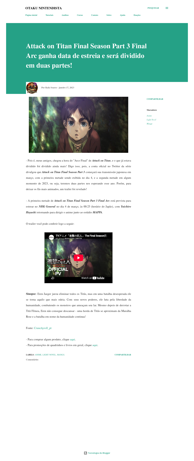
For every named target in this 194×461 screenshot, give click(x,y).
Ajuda (122, 15)
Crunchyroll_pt (43, 328)
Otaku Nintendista (43, 7)
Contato (94, 15)
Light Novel (151, 119)
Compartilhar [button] (155, 98)
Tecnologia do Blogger (98, 453)
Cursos (80, 15)
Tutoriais (49, 15)
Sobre (109, 15)
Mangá (149, 123)
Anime (149, 115)
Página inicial (31, 15)
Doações (137, 15)
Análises (65, 15)
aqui (72, 339)
